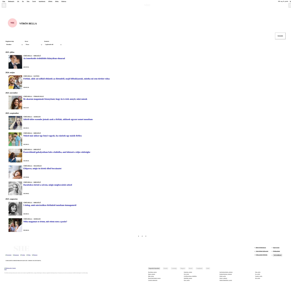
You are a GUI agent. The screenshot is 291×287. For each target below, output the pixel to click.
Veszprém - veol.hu (258, 276)
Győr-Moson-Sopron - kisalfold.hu (190, 276)
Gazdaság (174, 268)
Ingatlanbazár (42, 1)
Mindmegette (11, 1)
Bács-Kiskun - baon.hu (152, 272)
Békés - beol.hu (151, 276)
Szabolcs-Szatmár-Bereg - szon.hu (226, 280)
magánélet (38, 165)
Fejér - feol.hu (186, 274)
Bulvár (190, 268)
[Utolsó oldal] (153, 236)
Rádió (207, 268)
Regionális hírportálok (154, 268)
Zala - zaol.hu (257, 278)
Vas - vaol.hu (257, 274)
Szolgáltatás (199, 268)
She (23, 1)
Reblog (56, 1)
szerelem (37, 116)
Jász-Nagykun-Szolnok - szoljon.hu (226, 272)
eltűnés (36, 76)
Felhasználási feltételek (261, 255)
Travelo (34, 1)
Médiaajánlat (276, 251)
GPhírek (50, 1)
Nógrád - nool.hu (223, 276)
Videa (28, 1)
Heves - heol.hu (187, 280)
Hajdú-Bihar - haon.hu (188, 278)
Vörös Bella (27, 55)
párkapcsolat (39, 96)
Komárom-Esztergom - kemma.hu (226, 274)
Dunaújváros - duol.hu (188, 272)
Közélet (165, 268)
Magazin (183, 268)
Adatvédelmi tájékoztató (262, 251)
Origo (3, 1)
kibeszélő (37, 55)
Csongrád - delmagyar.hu (152, 280)
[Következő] (149, 236)
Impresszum (276, 247)
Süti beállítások (277, 255)
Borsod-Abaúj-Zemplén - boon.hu (154, 278)
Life (18, 1)
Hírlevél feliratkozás (261, 247)
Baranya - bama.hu (151, 274)
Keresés (280, 36)
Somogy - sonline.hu (223, 278)
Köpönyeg (63, 1)
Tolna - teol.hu (257, 272)
